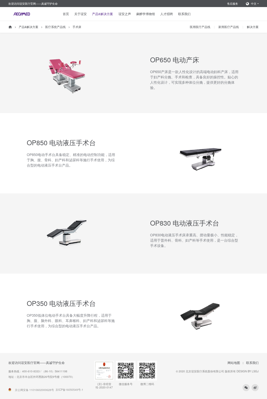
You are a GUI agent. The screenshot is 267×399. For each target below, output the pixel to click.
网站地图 (234, 363)
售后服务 (232, 3)
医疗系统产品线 (55, 27)
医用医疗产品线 (200, 27)
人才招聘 (166, 14)
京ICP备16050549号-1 (69, 390)
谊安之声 (124, 14)
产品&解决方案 (102, 14)
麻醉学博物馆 (145, 14)
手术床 (77, 27)
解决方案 (253, 27)
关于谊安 (80, 14)
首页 (66, 14)
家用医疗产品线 (228, 27)
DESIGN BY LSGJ (248, 371)
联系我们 (184, 14)
